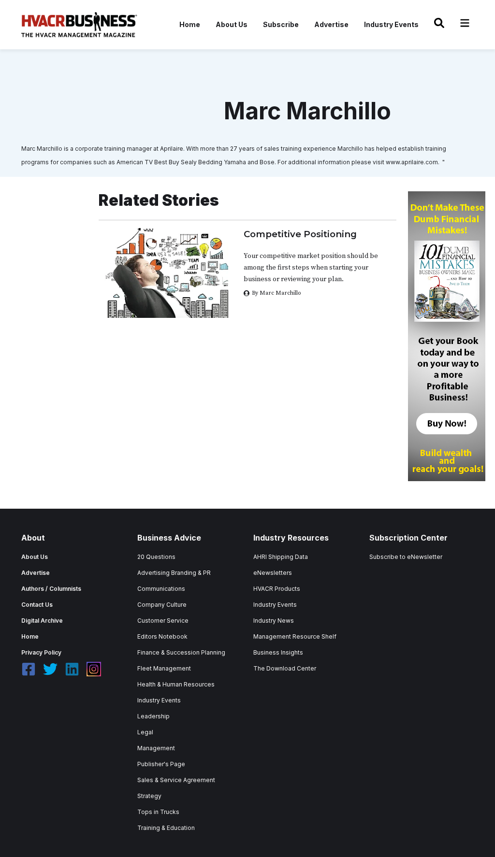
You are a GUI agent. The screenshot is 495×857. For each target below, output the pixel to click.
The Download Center (284, 668)
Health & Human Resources (176, 684)
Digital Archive (42, 620)
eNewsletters (272, 572)
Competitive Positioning (300, 234)
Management (156, 748)
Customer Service (163, 620)
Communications (161, 588)
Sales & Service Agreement (176, 780)
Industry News (273, 620)
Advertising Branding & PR (174, 572)
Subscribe (281, 24)
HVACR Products (276, 588)
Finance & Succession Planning (181, 652)
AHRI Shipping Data (280, 556)
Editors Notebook (162, 636)
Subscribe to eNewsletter (405, 556)
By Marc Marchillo (276, 293)
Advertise (331, 24)
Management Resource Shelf (294, 636)
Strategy (149, 796)
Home (189, 24)
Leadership (153, 716)
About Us (232, 24)
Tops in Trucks (158, 811)
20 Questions (156, 556)
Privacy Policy (41, 652)
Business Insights (278, 652)
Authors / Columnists (51, 588)
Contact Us (37, 604)
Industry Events (391, 24)
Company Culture (162, 604)
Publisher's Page (161, 764)
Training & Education (166, 827)
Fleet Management (164, 668)
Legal (145, 732)
